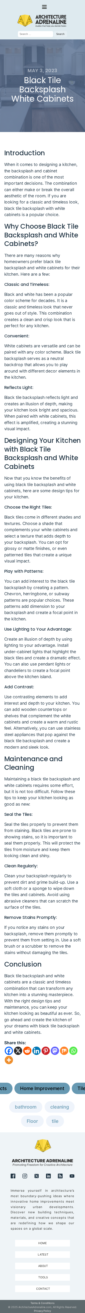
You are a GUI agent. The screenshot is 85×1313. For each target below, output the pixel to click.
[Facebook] (9, 1051)
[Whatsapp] (73, 1051)
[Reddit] (27, 1051)
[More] (9, 1060)
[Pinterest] (46, 1051)
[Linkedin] (36, 1051)
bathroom (26, 1107)
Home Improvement (42, 1088)
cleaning (59, 1107)
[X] (18, 1051)
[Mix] (64, 1051)
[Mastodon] (55, 1051)
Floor (32, 1121)
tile (55, 1121)
